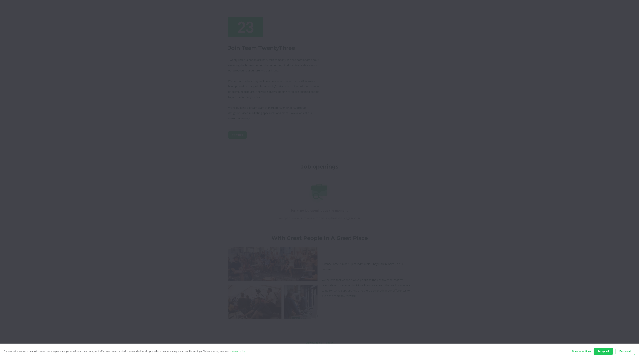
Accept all (603, 351)
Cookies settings (581, 351)
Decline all (625, 351)
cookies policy (237, 351)
